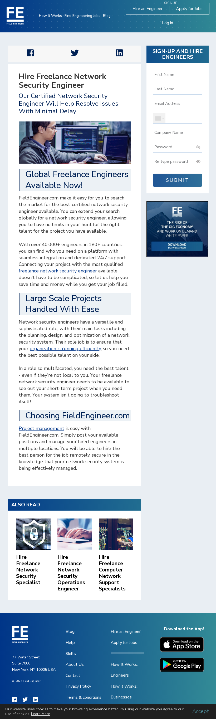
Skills (71, 654)
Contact (73, 675)
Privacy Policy (78, 686)
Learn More (40, 713)
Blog (107, 15)
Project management (41, 428)
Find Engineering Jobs (82, 15)
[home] (15, 16)
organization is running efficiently (65, 348)
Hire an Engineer (147, 9)
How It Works (50, 15)
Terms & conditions (83, 697)
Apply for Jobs (189, 9)
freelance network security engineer (58, 271)
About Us (75, 664)
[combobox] (159, 118)
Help (70, 642)
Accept (200, 711)
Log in (167, 23)
